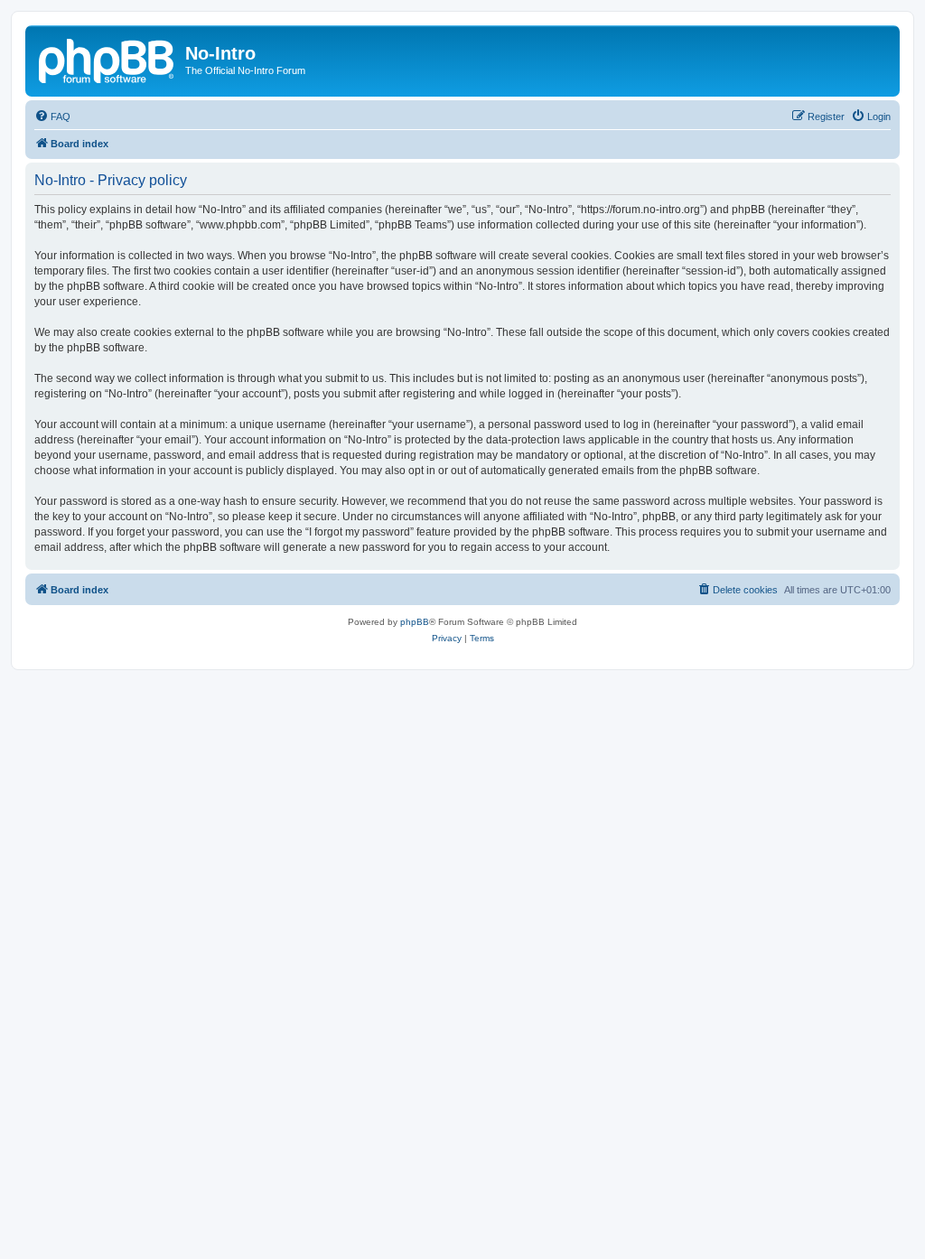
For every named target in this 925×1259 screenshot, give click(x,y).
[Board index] (107, 59)
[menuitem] (52, 116)
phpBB (414, 622)
